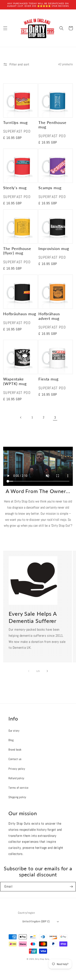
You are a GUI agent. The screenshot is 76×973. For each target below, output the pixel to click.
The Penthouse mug (52, 124)
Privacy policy (16, 769)
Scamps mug (49, 188)
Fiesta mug (48, 379)
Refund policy (16, 778)
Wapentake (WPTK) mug (15, 381)
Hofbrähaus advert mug (49, 316)
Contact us (15, 759)
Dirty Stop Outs (42, 959)
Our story (13, 730)
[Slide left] (28, 671)
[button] (5, 28)
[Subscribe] (71, 887)
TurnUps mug (15, 122)
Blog (11, 740)
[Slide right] (47, 671)
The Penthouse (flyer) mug (17, 250)
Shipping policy (17, 797)
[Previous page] (21, 417)
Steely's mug (15, 188)
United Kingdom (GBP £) (36, 921)
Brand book (15, 749)
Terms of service (18, 788)
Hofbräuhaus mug (19, 314)
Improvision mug (53, 248)
